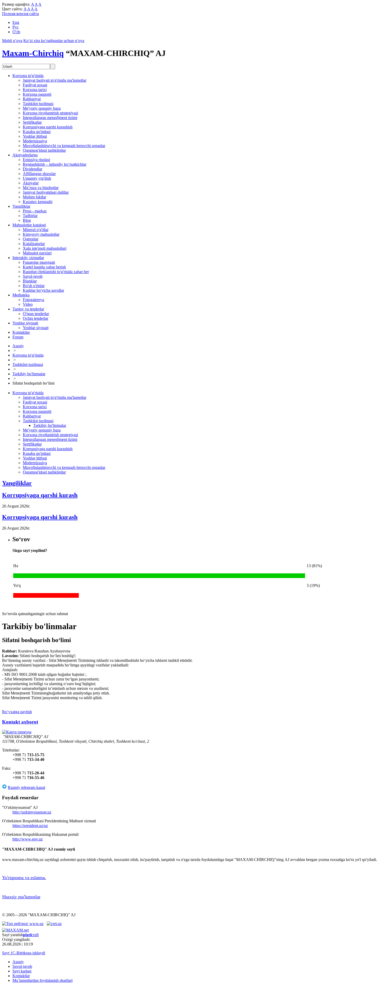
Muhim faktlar (34, 197)
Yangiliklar (21, 206)
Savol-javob (33, 276)
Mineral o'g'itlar (35, 229)
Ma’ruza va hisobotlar (41, 187)
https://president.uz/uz (30, 825)
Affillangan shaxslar (39, 173)
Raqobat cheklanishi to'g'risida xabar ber (56, 271)
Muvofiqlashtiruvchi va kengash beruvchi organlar (64, 145)
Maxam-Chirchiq (33, 53)
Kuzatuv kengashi (37, 201)
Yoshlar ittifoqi (35, 136)
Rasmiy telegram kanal (26, 787)
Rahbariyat (32, 99)
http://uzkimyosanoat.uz (31, 812)
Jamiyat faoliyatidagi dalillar (46, 192)
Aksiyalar (31, 183)
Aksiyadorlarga (25, 155)
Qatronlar (30, 239)
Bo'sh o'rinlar (34, 285)
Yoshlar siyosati (25, 323)
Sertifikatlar (32, 122)
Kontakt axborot (20, 722)
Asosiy (18, 346)
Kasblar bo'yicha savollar (43, 290)
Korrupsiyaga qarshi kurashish (48, 127)
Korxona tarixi (35, 89)
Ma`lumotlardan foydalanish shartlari (42, 980)
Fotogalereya (33, 299)
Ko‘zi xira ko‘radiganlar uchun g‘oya (53, 40)
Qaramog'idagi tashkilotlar (44, 150)
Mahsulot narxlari (37, 253)
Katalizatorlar (34, 243)
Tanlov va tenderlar (28, 309)
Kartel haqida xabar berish (44, 267)
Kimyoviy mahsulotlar (41, 234)
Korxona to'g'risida (28, 75)
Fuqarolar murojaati (39, 262)
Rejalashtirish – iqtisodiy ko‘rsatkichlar (54, 164)
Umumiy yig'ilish (37, 178)
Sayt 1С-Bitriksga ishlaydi (23, 953)
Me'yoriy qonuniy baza (42, 108)
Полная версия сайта (20, 13)
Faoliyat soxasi (35, 85)
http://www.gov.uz (27, 839)
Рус (15, 27)
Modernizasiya (35, 141)
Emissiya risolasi (36, 159)
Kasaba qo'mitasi (37, 131)
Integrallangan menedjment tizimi (50, 117)
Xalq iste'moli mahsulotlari (44, 248)
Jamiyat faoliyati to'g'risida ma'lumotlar (54, 80)
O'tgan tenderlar (36, 313)
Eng (15, 22)
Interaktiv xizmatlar (28, 257)
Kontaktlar (21, 332)
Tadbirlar (30, 215)
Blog (27, 220)
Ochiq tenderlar (35, 318)
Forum (17, 337)
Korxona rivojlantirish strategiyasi (50, 113)
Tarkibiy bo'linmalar (28, 374)
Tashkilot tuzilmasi (38, 103)
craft (31, 935)
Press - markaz (35, 211)
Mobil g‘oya (12, 40)
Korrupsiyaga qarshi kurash (39, 495)
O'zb (16, 32)
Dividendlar (32, 169)
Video (28, 304)
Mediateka (21, 295)
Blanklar (30, 281)
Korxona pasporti (37, 94)
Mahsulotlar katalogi (29, 225)
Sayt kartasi (21, 971)
